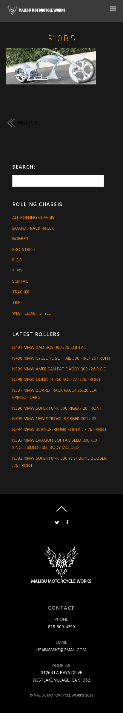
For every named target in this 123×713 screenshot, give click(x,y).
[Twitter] (57, 522)
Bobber (20, 238)
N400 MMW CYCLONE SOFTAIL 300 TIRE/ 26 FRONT (61, 358)
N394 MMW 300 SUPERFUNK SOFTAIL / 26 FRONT (59, 429)
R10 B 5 (61, 38)
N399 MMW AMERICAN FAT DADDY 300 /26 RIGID (59, 369)
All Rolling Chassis (33, 217)
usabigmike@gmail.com (61, 650)
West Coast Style (31, 313)
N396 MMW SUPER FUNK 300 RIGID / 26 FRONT (57, 408)
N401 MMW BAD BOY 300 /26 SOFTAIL (49, 347)
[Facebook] (67, 522)
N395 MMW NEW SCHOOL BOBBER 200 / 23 (54, 418)
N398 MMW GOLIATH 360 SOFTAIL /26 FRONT (56, 379)
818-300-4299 (61, 626)
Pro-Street (24, 249)
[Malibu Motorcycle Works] (36, 13)
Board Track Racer (33, 228)
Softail (20, 281)
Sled (17, 270)
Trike (17, 302)
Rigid (17, 260)
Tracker (21, 292)
